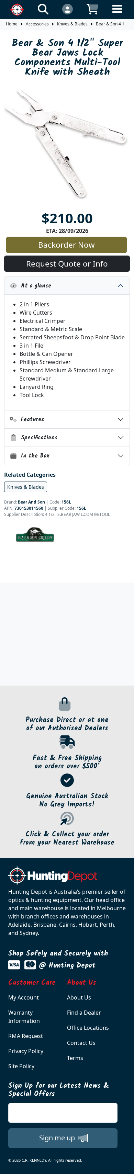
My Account (23, 997)
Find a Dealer (84, 1012)
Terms (75, 1058)
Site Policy (21, 1066)
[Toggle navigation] (117, 14)
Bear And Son (31, 502)
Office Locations (88, 1027)
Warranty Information (24, 1017)
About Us (79, 997)
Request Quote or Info (67, 263)
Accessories (37, 24)
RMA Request (25, 1036)
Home (12, 24)
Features (30, 419)
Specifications (37, 437)
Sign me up (58, 1137)
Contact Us (81, 1043)
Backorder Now (66, 244)
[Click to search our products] (43, 9)
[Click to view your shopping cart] (92, 9)
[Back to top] (124, 1164)
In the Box (33, 456)
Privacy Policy (25, 1051)
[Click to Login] (67, 9)
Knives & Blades (72, 24)
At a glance (34, 286)
